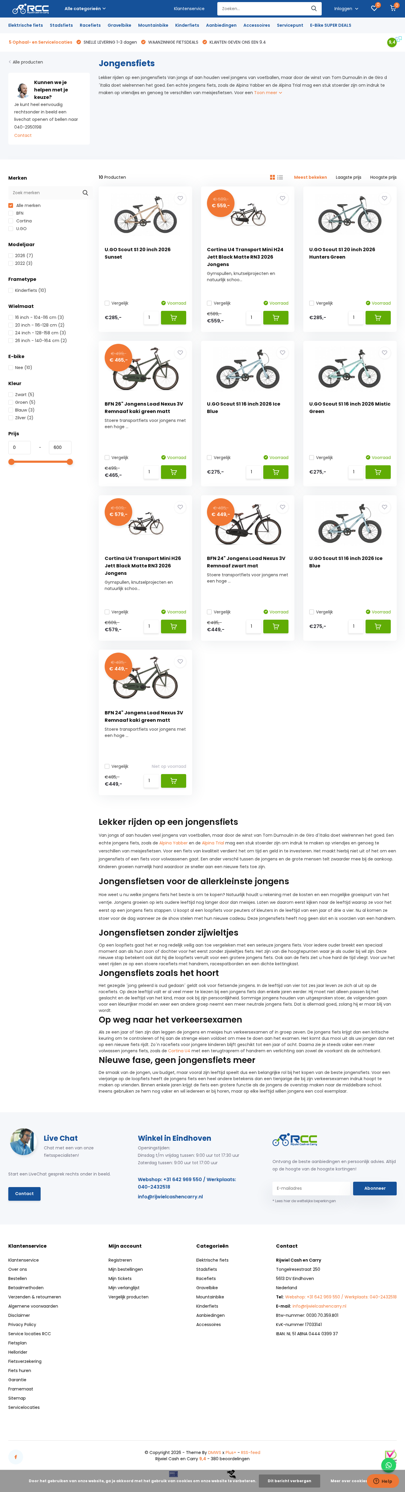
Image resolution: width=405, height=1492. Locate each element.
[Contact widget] (388, 1465)
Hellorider (17, 1352)
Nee (23, 368)
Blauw (25, 410)
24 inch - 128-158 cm (40, 333)
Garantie (17, 1380)
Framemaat (20, 1389)
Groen (25, 402)
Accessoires (256, 25)
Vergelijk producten (129, 1297)
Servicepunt (290, 25)
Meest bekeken (310, 177)
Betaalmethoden (26, 1288)
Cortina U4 (179, 1051)
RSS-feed (250, 1452)
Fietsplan (17, 1343)
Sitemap (17, 1398)
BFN (19, 213)
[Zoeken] (314, 8)
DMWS (214, 1452)
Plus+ (231, 1452)
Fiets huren (19, 1371)
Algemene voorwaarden (33, 1306)
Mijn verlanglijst (124, 1288)
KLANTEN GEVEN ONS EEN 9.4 (237, 42)
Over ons (17, 1269)
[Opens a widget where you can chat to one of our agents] (382, 1481)
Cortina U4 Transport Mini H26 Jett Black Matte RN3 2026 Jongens (143, 566)
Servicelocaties (24, 1407)
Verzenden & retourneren (34, 1297)
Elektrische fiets (25, 25)
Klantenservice (189, 9)
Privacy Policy (22, 1325)
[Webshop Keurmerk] (391, 1457)
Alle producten (28, 62)
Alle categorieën (83, 9)
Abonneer (375, 1188)
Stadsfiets (61, 25)
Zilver (24, 418)
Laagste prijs (348, 177)
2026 (24, 256)
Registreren (120, 1260)
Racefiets (90, 25)
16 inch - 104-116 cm (39, 317)
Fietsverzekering (25, 1361)
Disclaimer (19, 1315)
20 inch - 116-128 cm (40, 325)
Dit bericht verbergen (289, 1480)
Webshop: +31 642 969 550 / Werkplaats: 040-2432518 (187, 1183)
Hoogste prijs (383, 177)
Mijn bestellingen (126, 1269)
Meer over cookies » (350, 1480)
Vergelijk (119, 303)
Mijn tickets (120, 1278)
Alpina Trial (213, 843)
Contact (23, 135)
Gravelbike (119, 25)
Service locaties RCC (29, 1334)
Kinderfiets (187, 25)
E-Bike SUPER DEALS (330, 25)
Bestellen (17, 1278)
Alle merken (28, 205)
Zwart (24, 395)
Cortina (23, 221)
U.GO (21, 229)
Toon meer (266, 93)
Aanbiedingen (221, 25)
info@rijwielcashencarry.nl (170, 1196)
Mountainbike (153, 25)
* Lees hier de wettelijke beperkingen (304, 1200)
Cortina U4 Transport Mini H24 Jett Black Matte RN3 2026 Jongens (245, 257)
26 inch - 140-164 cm (41, 341)
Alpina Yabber (173, 843)
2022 (24, 263)
